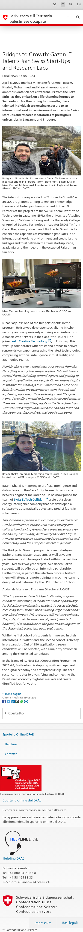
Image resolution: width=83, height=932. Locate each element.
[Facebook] (4, 701)
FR (70, 4)
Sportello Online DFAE (18, 734)
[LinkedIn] (13, 701)
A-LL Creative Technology (29, 341)
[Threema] (17, 701)
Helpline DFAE (13, 858)
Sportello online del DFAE (22, 800)
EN (79, 4)
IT (62, 4)
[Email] (26, 701)
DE (54, 4)
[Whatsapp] (22, 701)
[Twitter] (9, 701)
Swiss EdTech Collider (29, 499)
